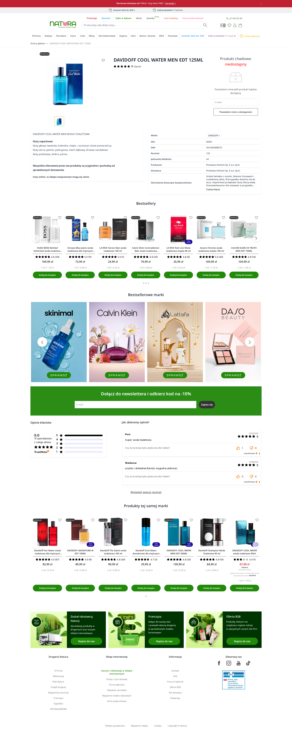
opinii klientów (43, 440)
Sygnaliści (58, 703)
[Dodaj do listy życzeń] (103, 60)
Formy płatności (117, 684)
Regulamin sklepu (139, 725)
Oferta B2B (175, 687)
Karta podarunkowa (192, 18)
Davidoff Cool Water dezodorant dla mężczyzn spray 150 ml (146, 552)
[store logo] (63, 24)
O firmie (58, 670)
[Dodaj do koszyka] (47, 275)
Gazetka (152, 18)
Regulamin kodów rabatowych (116, 695)
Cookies (158, 725)
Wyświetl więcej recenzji (146, 492)
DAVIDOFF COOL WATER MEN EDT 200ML (179, 552)
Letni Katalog (171, 18)
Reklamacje (58, 676)
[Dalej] (256, 238)
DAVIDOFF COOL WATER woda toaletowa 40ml (244, 552)
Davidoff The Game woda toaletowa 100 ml (113, 552)
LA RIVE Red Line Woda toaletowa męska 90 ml (178, 249)
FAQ (175, 676)
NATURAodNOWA (58, 709)
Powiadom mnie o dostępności (235, 111)
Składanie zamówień (117, 690)
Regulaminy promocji (58, 692)
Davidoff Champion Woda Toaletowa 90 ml (211, 552)
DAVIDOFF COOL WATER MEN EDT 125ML (70, 43)
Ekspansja (175, 698)
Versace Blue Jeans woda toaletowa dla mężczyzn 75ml (80, 249)
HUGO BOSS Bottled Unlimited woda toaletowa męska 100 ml (47, 249)
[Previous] (36, 238)
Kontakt (175, 670)
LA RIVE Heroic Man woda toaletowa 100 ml (112, 249)
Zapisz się (207, 404)
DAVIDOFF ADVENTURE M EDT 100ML (80, 552)
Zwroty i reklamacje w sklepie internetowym (116, 672)
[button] (239, 448)
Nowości (106, 18)
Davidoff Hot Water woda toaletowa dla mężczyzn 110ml (47, 552)
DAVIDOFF (213, 135)
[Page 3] (148, 283)
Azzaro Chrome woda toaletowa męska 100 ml (211, 249)
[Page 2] (146, 283)
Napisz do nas (86, 641)
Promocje (92, 18)
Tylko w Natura (123, 18)
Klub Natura (58, 681)
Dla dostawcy (175, 692)
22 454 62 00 (235, 18)
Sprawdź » (170, 3)
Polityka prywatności (115, 725)
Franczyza (58, 698)
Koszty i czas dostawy (116, 679)
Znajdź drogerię (58, 687)
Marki (139, 18)
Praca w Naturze (175, 681)
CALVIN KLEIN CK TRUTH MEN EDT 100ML (244, 249)
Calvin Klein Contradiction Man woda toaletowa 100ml (145, 249)
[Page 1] (143, 283)
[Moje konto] (235, 25)
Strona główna (37, 43)
